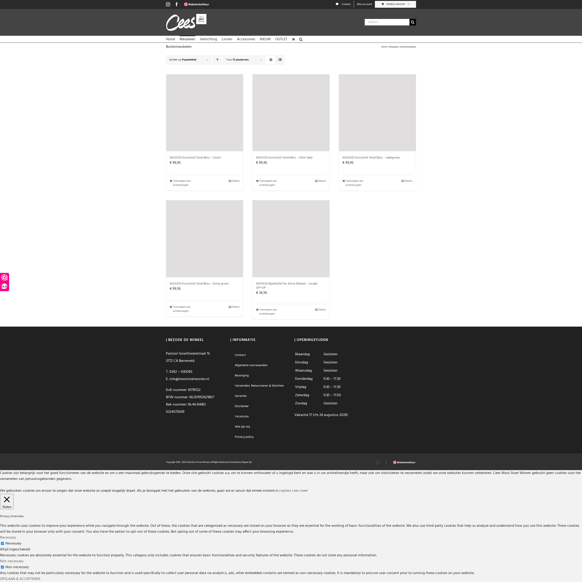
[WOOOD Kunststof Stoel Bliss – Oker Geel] (291, 112)
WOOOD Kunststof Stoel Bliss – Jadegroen (371, 157)
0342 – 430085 (180, 372)
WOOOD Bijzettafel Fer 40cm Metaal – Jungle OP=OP (286, 285)
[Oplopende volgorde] (217, 60)
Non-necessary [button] (11, 561)
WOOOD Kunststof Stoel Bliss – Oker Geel (284, 157)
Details (236, 181)
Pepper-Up (247, 462)
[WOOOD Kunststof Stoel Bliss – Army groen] (204, 238)
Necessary (13, 544)
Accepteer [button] (283, 491)
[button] (301, 39)
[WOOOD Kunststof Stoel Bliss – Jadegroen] (377, 112)
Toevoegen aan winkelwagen (182, 183)
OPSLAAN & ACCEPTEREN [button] (20, 579)
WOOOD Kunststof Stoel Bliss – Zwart (195, 157)
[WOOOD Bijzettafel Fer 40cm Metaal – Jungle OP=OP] (291, 238)
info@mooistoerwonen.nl (189, 379)
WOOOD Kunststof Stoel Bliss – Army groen (199, 283)
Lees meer (300, 491)
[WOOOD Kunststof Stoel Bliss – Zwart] (204, 112)
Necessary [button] (8, 538)
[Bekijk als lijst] (280, 59)
